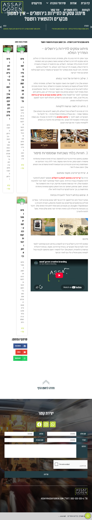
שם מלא (83, 434)
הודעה (84, 446)
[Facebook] (39, 424)
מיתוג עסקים (62, 117)
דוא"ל (84, 440)
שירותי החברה (58, 3)
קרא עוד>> (22, 166)
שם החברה (39, 440)
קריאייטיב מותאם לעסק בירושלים (66, 178)
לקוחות (86, 10)
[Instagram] (46, 424)
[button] (20, 345)
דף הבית (85, 3)
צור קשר (54, 10)
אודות (73, 3)
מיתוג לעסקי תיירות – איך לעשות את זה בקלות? (22, 80)
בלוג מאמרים (70, 10)
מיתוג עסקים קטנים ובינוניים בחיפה (46, 95)
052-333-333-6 (77, 498)
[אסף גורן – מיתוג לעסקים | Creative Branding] (12, 7)
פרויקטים (37, 3)
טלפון (41, 434)
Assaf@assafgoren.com (52, 498)
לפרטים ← (62, 516)
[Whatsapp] (53, 424)
